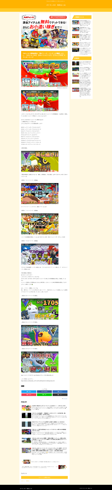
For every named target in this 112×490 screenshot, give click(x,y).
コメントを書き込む (44, 477)
